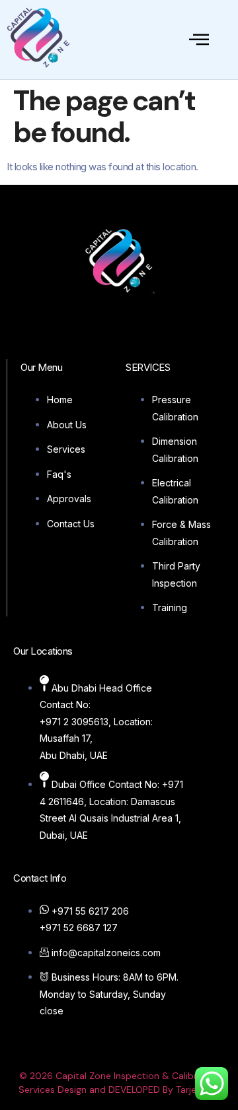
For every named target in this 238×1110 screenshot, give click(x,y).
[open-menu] (199, 40)
